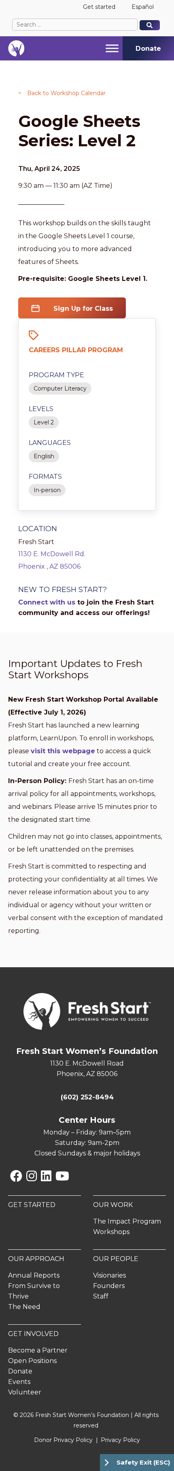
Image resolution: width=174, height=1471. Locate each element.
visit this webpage (63, 751)
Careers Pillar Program (76, 350)
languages (50, 443)
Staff (100, 1296)
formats (45, 476)
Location (37, 528)
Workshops (111, 1232)
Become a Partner (38, 1350)
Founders (109, 1286)
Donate (20, 1371)
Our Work (113, 1205)
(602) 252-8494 (87, 1097)
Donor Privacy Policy (63, 1440)
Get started (99, 6)
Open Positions (32, 1361)
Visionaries (109, 1275)
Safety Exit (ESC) (143, 1462)
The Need (24, 1307)
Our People (115, 1259)
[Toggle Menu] (112, 48)
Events (19, 1382)
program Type (56, 375)
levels (41, 409)
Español (143, 6)
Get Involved (33, 1334)
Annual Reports (33, 1275)
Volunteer (24, 1392)
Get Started (31, 1205)
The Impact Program (127, 1221)
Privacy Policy (120, 1440)
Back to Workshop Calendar (62, 93)
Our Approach (36, 1259)
